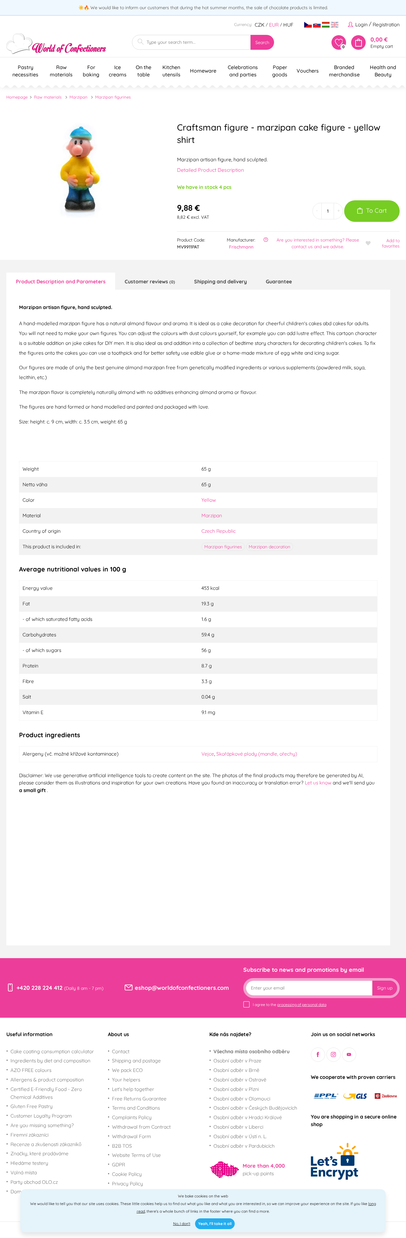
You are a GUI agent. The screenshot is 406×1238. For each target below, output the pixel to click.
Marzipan (78, 97)
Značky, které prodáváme (39, 1153)
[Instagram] (333, 1055)
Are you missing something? (42, 1125)
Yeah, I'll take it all (215, 1223)
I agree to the (289, 1004)
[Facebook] (318, 1055)
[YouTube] (349, 1055)
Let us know (319, 782)
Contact (120, 1051)
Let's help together (133, 1089)
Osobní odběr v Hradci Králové (247, 1117)
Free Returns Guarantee (139, 1098)
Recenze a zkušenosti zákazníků (46, 1144)
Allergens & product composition (47, 1079)
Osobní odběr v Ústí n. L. (240, 1136)
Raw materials (48, 97)
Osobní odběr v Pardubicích (244, 1146)
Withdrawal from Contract (141, 1127)
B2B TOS (122, 1146)
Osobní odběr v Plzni (236, 1089)
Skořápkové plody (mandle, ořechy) (256, 754)
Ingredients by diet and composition (50, 1060)
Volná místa (23, 1172)
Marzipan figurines (113, 97)
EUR (274, 25)
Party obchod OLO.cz (34, 1182)
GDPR (118, 1164)
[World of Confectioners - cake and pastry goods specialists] (56, 43)
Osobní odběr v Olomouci (241, 1098)
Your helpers (126, 1079)
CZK (260, 25)
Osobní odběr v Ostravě (239, 1079)
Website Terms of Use (136, 1155)
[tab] (60, 281)
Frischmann (241, 247)
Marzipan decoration (269, 547)
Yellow (208, 500)
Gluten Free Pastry (31, 1106)
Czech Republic (218, 531)
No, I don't (181, 1223)
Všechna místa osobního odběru (251, 1051)
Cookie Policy (127, 1174)
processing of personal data (301, 1004)
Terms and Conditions (136, 1108)
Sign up (384, 988)
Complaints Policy (132, 1117)
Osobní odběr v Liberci (238, 1127)
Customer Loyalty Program (41, 1115)
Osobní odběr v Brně (236, 1070)
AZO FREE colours (30, 1070)
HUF (288, 25)
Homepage (17, 97)
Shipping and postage (136, 1060)
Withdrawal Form (131, 1136)
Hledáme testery (29, 1163)
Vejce (207, 754)
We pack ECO (127, 1070)
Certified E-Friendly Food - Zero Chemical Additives (46, 1093)
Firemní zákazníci (29, 1135)
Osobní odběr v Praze (237, 1060)
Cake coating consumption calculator (52, 1051)
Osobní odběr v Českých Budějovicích (255, 1108)
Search (262, 42)
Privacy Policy (127, 1183)
